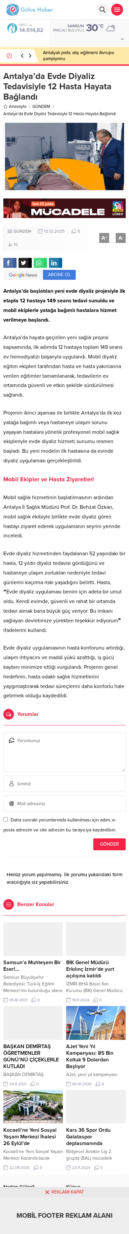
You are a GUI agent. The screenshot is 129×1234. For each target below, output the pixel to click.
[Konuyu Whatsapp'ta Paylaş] (40, 263)
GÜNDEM (41, 106)
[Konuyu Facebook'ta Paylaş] (10, 263)
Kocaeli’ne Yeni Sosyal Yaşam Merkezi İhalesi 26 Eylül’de (30, 1137)
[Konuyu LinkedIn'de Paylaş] (55, 263)
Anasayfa (17, 106)
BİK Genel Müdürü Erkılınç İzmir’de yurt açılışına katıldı (90, 969)
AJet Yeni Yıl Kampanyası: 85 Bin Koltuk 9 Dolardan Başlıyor (89, 1056)
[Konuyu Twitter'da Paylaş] (25, 263)
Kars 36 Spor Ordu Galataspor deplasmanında (88, 1137)
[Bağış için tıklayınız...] (64, 214)
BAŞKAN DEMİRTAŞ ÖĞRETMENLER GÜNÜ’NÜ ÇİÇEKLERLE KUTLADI (31, 1056)
